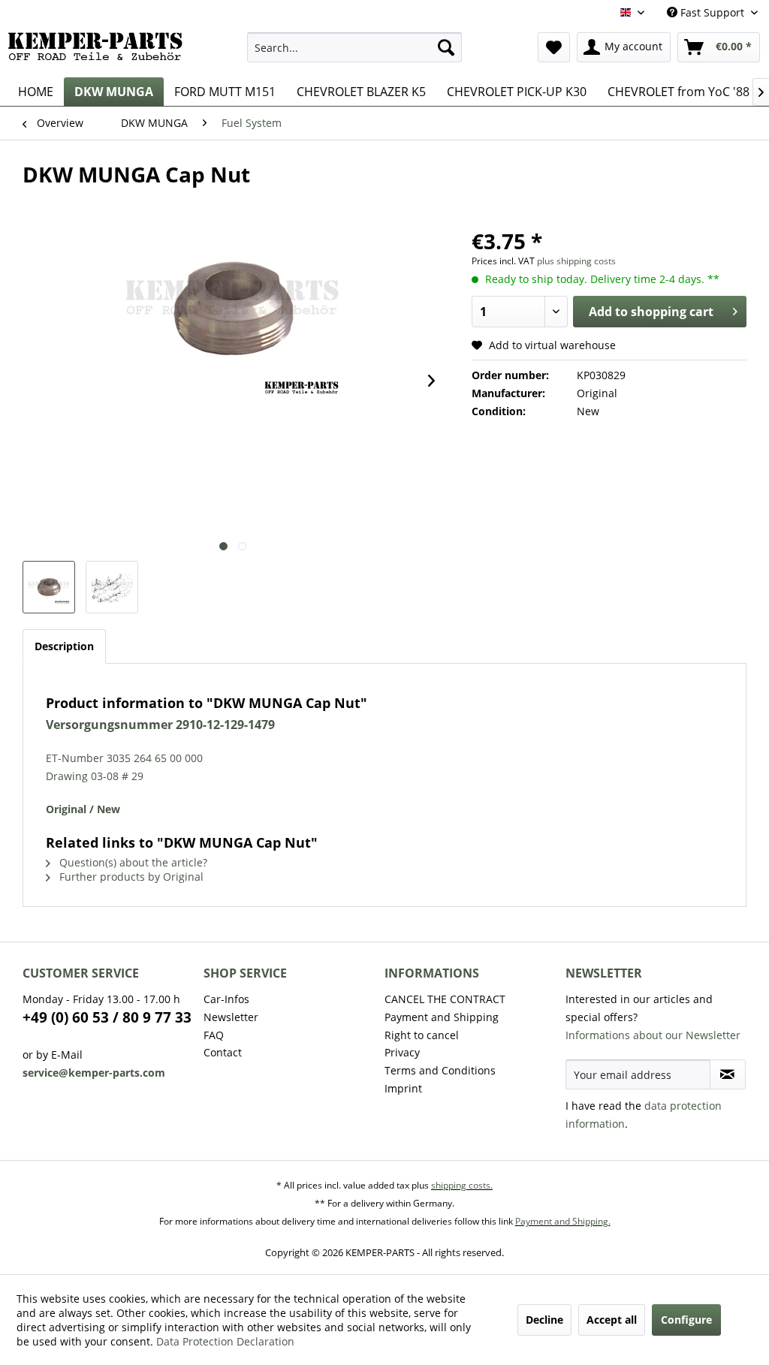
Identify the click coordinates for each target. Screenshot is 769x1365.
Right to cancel (421, 1035)
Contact (223, 1052)
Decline (544, 1319)
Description (64, 646)
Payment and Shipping (441, 1017)
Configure (686, 1319)
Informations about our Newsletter (652, 1035)
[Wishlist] (554, 47)
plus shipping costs (576, 261)
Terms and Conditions (440, 1070)
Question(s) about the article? (131, 862)
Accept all (612, 1319)
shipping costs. (462, 1185)
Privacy (402, 1052)
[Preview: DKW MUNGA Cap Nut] (49, 587)
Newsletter (231, 1017)
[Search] (446, 47)
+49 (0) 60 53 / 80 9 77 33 (107, 1017)
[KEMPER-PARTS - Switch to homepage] (99, 51)
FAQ (214, 1035)
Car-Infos (226, 999)
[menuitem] (355, 47)
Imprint (403, 1088)
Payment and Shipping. (563, 1221)
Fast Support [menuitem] (712, 12)
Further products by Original (130, 876)
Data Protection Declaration (225, 1341)
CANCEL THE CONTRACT (444, 999)
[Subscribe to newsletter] (728, 1074)
